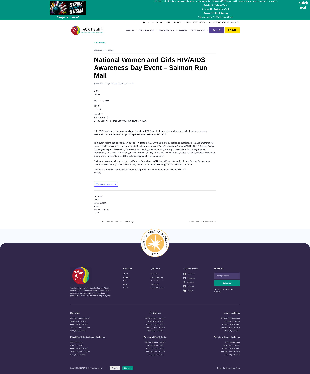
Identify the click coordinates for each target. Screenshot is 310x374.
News (195, 22)
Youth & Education (166, 30)
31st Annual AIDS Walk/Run (201, 221)
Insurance (182, 30)
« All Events (99, 42)
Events (202, 22)
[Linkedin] (157, 22)
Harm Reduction (147, 30)
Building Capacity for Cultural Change (117, 221)
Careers (187, 22)
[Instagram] (152, 22)
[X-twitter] (148, 22)
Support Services (198, 30)
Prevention (131, 30)
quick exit (303, 5)
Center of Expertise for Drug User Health (223, 22)
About (169, 22)
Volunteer (178, 22)
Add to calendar (106, 184)
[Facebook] (144, 22)
